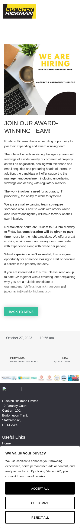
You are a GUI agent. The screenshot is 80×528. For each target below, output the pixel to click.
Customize (40, 503)
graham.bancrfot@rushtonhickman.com (32, 286)
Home (6, 443)
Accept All (40, 488)
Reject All (40, 517)
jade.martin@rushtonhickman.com (28, 291)
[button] (74, 11)
